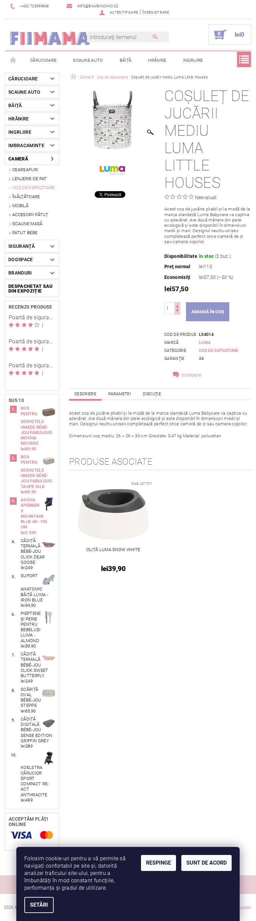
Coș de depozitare (33, 187)
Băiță (126, 60)
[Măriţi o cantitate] (177, 305)
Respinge (158, 863)
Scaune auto (88, 60)
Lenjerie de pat (29, 178)
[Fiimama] (50, 37)
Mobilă (20, 205)
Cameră (18, 158)
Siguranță (21, 246)
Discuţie (152, 394)
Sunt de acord (206, 863)
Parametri (119, 394)
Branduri (20, 273)
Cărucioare (43, 60)
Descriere (85, 394)
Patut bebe (24, 232)
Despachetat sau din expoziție (30, 289)
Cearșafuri (25, 169)
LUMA (205, 342)
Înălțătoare (26, 196)
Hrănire (157, 60)
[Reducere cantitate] (177, 311)
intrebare (191, 375)
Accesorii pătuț (30, 214)
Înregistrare (155, 12)
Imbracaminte (26, 145)
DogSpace (20, 259)
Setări (39, 905)
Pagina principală (13, 60)
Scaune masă (27, 223)
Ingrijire (193, 60)
